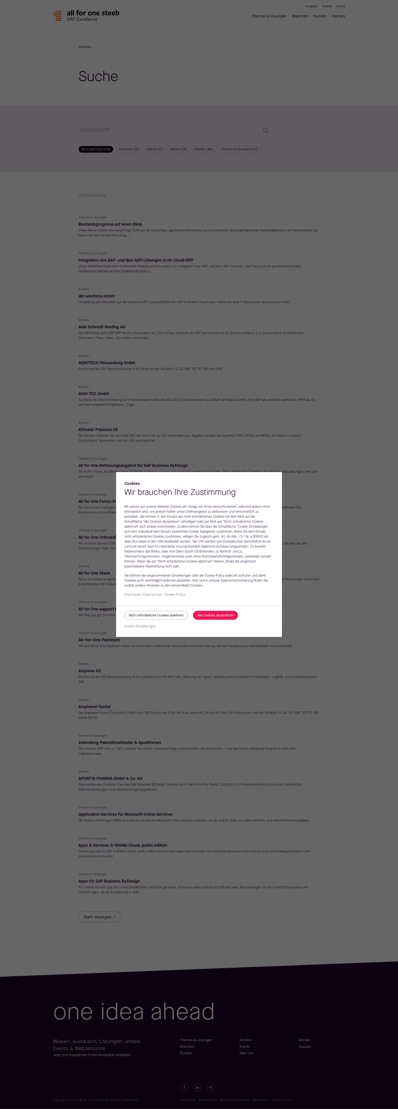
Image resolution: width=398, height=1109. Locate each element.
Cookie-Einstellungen (140, 626)
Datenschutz (152, 594)
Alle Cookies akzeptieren (215, 615)
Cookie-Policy (175, 594)
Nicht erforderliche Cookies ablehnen (156, 615)
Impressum (132, 594)
